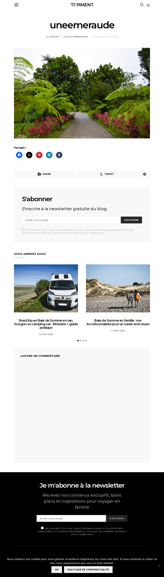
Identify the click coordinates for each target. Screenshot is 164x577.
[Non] (159, 566)
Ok (56, 569)
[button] (148, 5)
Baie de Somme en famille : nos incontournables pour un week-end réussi (118, 322)
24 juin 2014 (53, 36)
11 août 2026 (118, 330)
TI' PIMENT (82, 5)
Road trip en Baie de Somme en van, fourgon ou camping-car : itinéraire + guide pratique (46, 324)
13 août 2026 (46, 334)
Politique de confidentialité (88, 569)
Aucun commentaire (75, 36)
